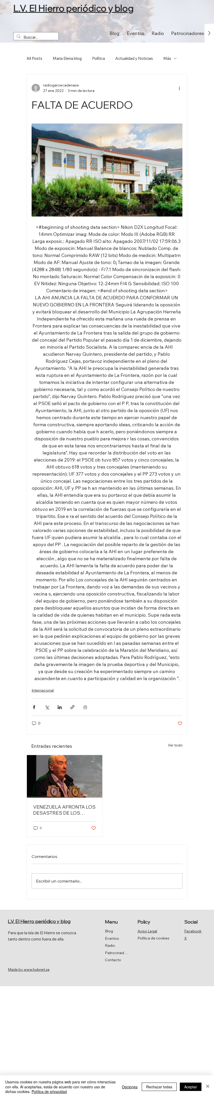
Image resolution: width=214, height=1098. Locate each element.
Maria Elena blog (67, 58)
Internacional (43, 690)
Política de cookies (153, 938)
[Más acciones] (179, 88)
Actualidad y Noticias (134, 58)
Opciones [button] (130, 1086)
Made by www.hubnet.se (29, 969)
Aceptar (190, 1086)
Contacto (113, 959)
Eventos (112, 938)
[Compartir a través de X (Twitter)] (46, 707)
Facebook (192, 931)
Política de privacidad (49, 1091)
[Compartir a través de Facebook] (34, 707)
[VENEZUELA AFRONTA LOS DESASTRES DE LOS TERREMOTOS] (64, 776)
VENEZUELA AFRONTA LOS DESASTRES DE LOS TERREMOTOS (64, 810)
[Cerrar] (208, 1086)
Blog (109, 931)
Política (98, 58)
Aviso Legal (147, 931)
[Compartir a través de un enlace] (72, 707)
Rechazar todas (159, 1086)
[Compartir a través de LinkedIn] (59, 707)
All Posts (34, 58)
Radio (110, 945)
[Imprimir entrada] (85, 707)
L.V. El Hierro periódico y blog (73, 8)
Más (167, 58)
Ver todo (175, 745)
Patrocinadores (117, 952)
